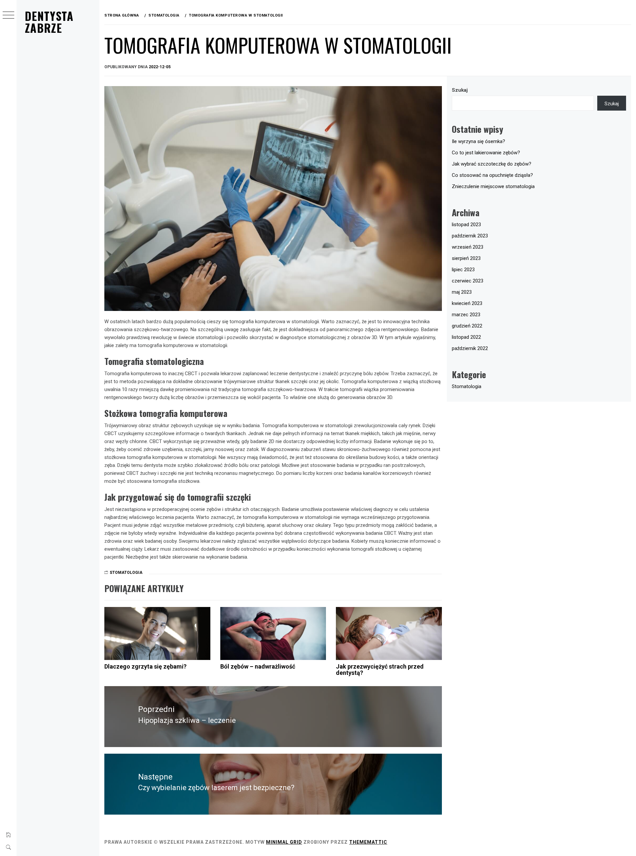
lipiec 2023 (463, 270)
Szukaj (460, 90)
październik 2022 (470, 348)
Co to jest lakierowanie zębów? (486, 153)
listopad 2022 (466, 337)
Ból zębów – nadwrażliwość (257, 666)
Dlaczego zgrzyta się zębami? (145, 666)
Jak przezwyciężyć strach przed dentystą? (380, 670)
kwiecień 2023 (467, 303)
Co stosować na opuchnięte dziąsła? (492, 175)
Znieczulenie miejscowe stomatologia (493, 186)
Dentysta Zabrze (49, 21)
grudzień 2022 (467, 326)
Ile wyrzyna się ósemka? (478, 141)
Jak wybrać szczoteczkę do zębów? (491, 164)
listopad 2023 (466, 224)
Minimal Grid (284, 842)
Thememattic (368, 842)
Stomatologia (126, 572)
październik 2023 (470, 236)
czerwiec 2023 (467, 281)
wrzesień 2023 (467, 247)
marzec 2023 (466, 315)
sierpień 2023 (466, 258)
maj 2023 (462, 292)
